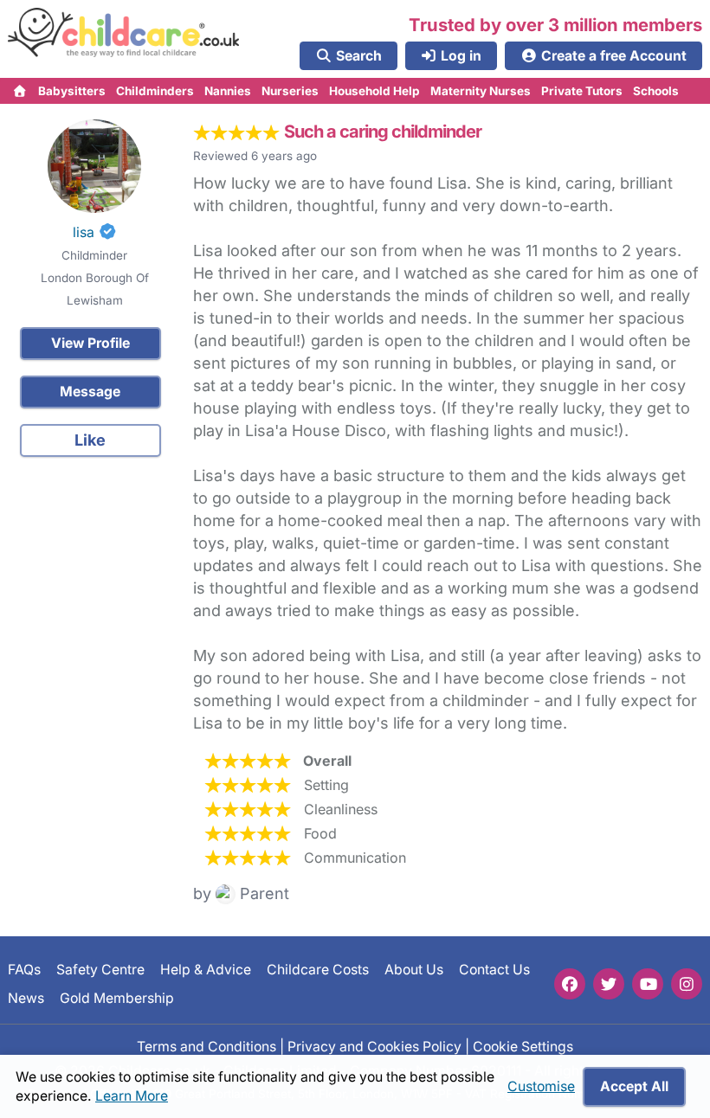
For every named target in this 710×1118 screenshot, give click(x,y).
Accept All (634, 1086)
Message (90, 391)
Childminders (155, 91)
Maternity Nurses (480, 91)
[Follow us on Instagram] (686, 983)
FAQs (24, 969)
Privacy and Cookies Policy (374, 1046)
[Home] (20, 91)
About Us (413, 969)
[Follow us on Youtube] (647, 983)
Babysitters (72, 91)
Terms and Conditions (206, 1046)
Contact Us (494, 969)
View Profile (90, 343)
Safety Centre (100, 969)
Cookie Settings (523, 1046)
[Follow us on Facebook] (569, 983)
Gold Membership (117, 997)
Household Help (374, 91)
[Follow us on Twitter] (608, 983)
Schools (656, 91)
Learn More (131, 1096)
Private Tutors (582, 91)
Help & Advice (205, 969)
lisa (83, 232)
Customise (541, 1086)
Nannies (227, 91)
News (26, 997)
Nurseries (290, 91)
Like (90, 440)
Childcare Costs (318, 969)
